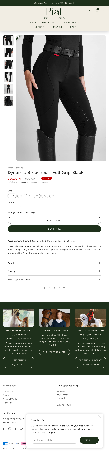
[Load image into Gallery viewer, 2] (8, 52)
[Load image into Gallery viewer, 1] (8, 40)
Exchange (7, 403)
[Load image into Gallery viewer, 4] (8, 77)
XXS (12, 196)
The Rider (48, 22)
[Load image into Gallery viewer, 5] (8, 89)
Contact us (8, 391)
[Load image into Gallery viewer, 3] (8, 65)
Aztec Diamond (15, 167)
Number (12, 202)
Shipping (24, 182)
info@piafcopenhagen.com (16, 418)
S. (29, 196)
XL (53, 196)
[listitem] (54, 3)
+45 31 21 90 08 (10, 422)
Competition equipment (18, 362)
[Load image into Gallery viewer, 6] (8, 101)
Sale (73, 27)
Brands (57, 27)
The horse (69, 22)
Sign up (89, 440)
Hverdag (38, 27)
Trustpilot (7, 395)
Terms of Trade (10, 399)
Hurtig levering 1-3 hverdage (21, 212)
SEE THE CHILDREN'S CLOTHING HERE (90, 362)
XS (21, 196)
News (33, 22)
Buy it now (54, 229)
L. (45, 196)
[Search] (103, 10)
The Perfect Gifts (54, 352)
